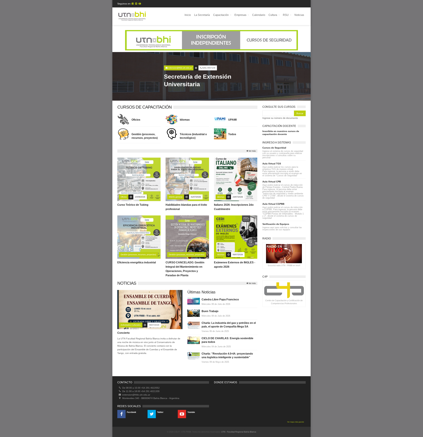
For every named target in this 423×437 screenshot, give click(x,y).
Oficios (136, 119)
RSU (286, 15)
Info (140, 179)
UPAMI (232, 119)
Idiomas (185, 119)
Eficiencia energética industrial (136, 262)
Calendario (258, 15)
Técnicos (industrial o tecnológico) (193, 136)
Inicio (188, 15)
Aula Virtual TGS (271, 163)
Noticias (299, 15)
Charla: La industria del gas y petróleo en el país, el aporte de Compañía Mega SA (229, 325)
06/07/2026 (238, 254)
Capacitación (221, 15)
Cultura (273, 15)
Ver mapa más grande (295, 422)
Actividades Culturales (131, 325)
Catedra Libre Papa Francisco (220, 299)
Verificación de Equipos (275, 224)
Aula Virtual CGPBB (273, 204)
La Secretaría (202, 15)
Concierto (123, 332)
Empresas (240, 15)
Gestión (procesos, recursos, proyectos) (145, 136)
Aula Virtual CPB (271, 181)
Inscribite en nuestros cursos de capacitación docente (280, 132)
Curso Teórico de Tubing (132, 204)
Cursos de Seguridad (274, 147)
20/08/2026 (140, 197)
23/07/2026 (238, 197)
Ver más (252, 151)
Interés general (175, 197)
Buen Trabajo (210, 311)
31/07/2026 (196, 197)
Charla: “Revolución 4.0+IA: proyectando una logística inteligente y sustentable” (227, 355)
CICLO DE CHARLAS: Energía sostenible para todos (227, 340)
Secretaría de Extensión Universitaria (197, 80)
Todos (232, 134)
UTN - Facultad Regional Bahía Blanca (238, 432)
